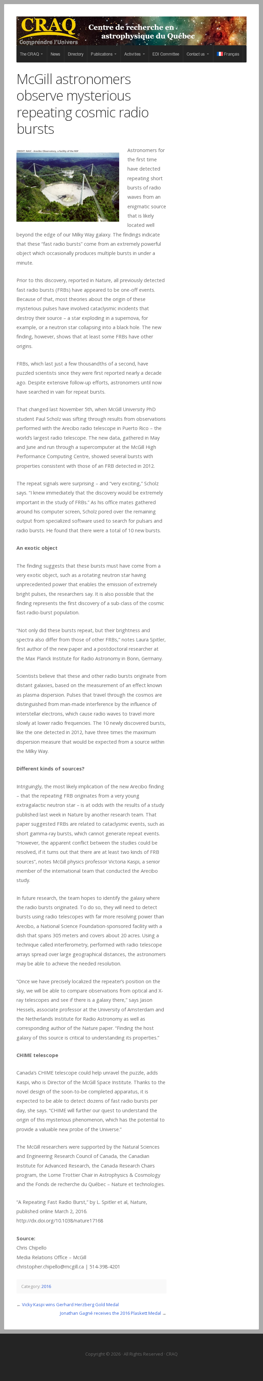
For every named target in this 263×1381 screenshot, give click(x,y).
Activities (132, 54)
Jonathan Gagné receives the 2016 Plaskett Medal (110, 1313)
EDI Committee (165, 54)
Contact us (196, 54)
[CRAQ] (131, 30)
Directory (76, 54)
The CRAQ (29, 54)
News (55, 54)
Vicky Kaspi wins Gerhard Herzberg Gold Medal (70, 1304)
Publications (101, 54)
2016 (46, 1286)
